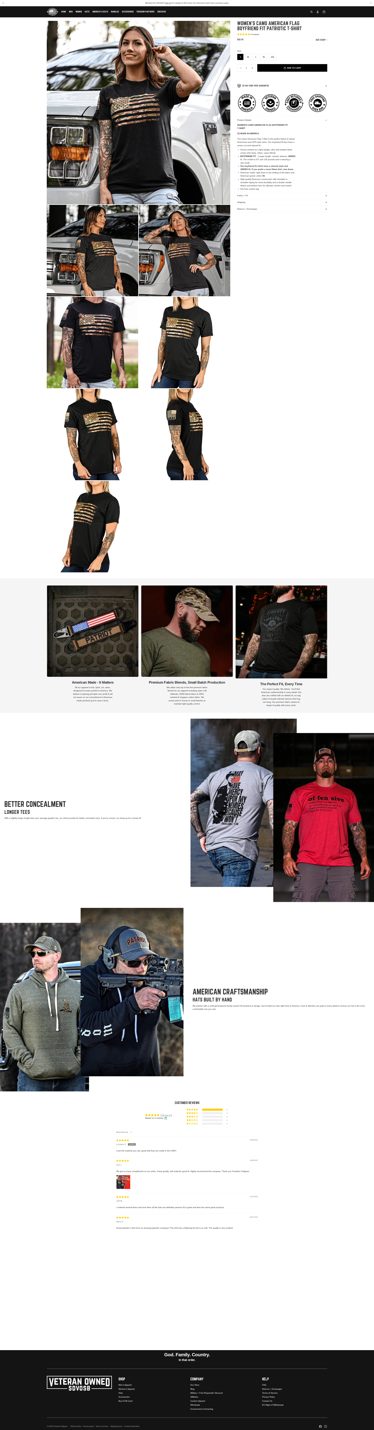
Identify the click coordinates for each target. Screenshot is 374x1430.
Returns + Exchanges (247, 209)
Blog (192, 1389)
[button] (243, 34)
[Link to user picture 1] (123, 1182)
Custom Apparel (197, 1401)
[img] (122, 1140)
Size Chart (321, 40)
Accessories (124, 1397)
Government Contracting (201, 1409)
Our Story (194, 1385)
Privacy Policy (268, 1397)
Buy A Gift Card (125, 1401)
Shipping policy (116, 1426)
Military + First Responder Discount (206, 1393)
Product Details (244, 120)
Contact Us (267, 1401)
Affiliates (194, 1397)
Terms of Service (270, 1393)
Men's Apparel (125, 1385)
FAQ (264, 1385)
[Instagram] (325, 1426)
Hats (120, 1393)
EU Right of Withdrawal (272, 1405)
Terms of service (102, 1426)
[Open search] (311, 12)
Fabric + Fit (242, 195)
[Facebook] (320, 1426)
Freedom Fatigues (60, 1426)
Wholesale (195, 1405)
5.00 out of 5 (166, 1115)
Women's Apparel (126, 1389)
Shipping (241, 202)
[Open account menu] (317, 12)
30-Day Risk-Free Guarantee (255, 86)
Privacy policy (88, 1426)
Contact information (132, 1426)
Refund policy (75, 1426)
